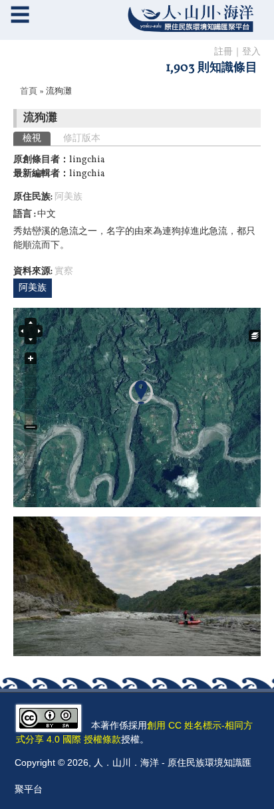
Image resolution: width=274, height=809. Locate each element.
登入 (251, 52)
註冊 (223, 52)
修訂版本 (81, 138)
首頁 (28, 92)
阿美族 (68, 197)
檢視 (37, 138)
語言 (23, 214)
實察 (64, 271)
